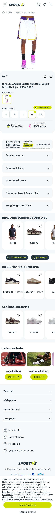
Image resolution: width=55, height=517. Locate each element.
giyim (18, 12)
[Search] (38, 4)
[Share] (44, 76)
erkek (10, 12)
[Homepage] (17, 4)
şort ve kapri (29, 12)
